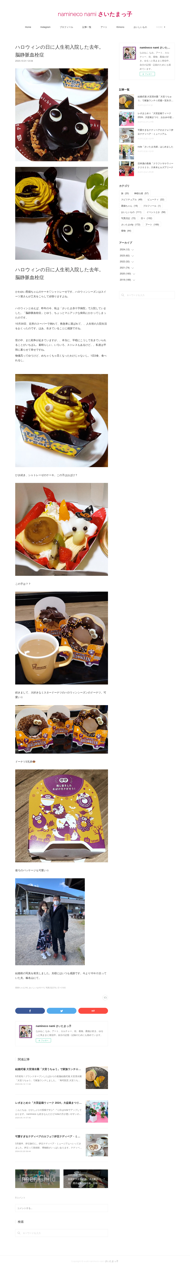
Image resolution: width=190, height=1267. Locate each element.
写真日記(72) (51, 987)
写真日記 (128, 218)
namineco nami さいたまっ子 (95, 14)
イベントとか (156, 211)
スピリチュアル (131, 199)
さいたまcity (130, 224)
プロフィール (66, 26)
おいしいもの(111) (37, 987)
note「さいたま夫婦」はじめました (155, 146)
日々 (146, 218)
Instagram (45, 26)
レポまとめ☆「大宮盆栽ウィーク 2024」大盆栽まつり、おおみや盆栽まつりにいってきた (68, 1102)
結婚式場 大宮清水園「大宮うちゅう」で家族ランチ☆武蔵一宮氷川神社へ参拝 (61, 1069)
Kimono (120, 26)
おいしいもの (140, 26)
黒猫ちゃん (129, 205)
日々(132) (62, 987)
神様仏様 (141, 193)
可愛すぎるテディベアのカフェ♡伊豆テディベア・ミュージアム (53, 1136)
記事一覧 (86, 26)
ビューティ (156, 199)
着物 (126, 230)
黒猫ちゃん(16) (21, 987)
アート (104, 26)
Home (28, 26)
